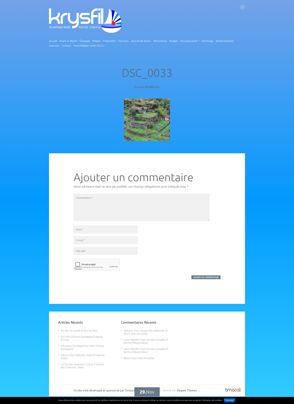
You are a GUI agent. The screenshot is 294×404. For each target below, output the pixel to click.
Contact (66, 45)
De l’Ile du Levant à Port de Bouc (79, 330)
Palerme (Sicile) (145, 358)
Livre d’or (54, 45)
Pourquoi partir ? (189, 41)
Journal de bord (141, 41)
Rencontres (160, 41)
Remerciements (225, 41)
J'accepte (229, 400)
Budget (173, 41)
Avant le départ (68, 41)
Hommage (207, 41)
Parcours (123, 41)
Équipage (85, 41)
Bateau (96, 41)
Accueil (53, 41)
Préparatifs (109, 41)
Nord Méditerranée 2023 (89, 45)
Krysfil (149, 86)
